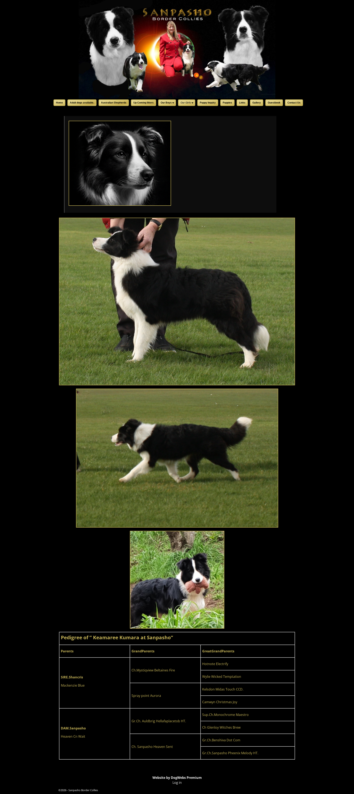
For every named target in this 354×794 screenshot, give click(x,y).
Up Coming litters (143, 102)
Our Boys (166, 102)
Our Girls (185, 102)
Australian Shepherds (113, 102)
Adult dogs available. (82, 102)
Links (242, 102)
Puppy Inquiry (208, 102)
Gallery (256, 102)
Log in (177, 782)
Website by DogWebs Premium (177, 777)
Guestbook (274, 102)
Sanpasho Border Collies (83, 790)
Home (59, 102)
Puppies (227, 102)
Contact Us (294, 102)
